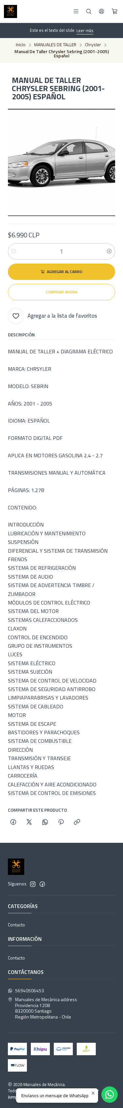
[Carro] (114, 11)
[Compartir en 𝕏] (29, 822)
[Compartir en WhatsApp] (45, 822)
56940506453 (29, 990)
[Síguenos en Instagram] (33, 884)
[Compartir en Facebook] (13, 822)
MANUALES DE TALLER (55, 45)
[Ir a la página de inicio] (10, 11)
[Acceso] (101, 11)
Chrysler (93, 45)
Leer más (84, 30)
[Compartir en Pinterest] (61, 822)
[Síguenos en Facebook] (42, 884)
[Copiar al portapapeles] (77, 822)
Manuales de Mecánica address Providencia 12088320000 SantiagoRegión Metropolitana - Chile (46, 1008)
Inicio (21, 45)
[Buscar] (88, 11)
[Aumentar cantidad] (109, 251)
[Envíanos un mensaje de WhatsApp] (109, 1094)
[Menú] (76, 11)
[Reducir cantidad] (13, 251)
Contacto (16, 924)
